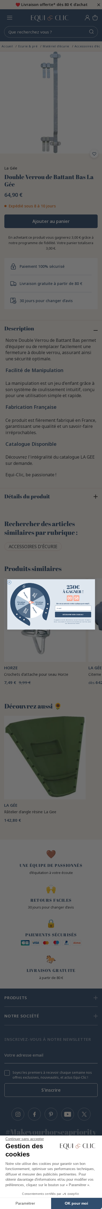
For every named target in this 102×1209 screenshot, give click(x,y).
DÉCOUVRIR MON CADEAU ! (72, 614)
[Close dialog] (9, 582)
